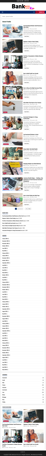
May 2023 (4, 280)
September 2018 (5, 355)
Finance (5, 112)
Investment (6, 128)
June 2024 (4, 267)
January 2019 (4, 345)
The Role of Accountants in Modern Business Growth (12, 62)
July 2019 (4, 333)
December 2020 (5, 316)
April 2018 (4, 367)
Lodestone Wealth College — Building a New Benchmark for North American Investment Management (12, 184)
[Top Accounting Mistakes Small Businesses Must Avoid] (12, 416)
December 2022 (5, 284)
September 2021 (5, 309)
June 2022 (4, 294)
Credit (5, 83)
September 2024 (5, 263)
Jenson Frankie (26, 28)
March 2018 (4, 369)
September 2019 (5, 330)
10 (26, 208)
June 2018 (4, 362)
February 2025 (5, 253)
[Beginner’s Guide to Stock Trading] (34, 416)
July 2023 (4, 277)
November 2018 (5, 350)
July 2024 (4, 265)
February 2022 (5, 301)
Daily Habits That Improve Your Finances (12, 107)
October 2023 (5, 275)
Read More (27, 36)
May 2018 (4, 364)
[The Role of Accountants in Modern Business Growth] (12, 436)
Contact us (41, 12)
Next (29, 208)
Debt (5, 205)
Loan (5, 173)
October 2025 (5, 246)
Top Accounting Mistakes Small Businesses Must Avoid (12, 31)
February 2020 (5, 323)
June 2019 (4, 335)
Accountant (6, 36)
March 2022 (4, 299)
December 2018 (5, 347)
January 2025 (5, 255)
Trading (5, 51)
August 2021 (4, 311)
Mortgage (4, 397)
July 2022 (4, 292)
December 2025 (5, 241)
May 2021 (4, 314)
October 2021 (5, 306)
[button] (2, 12)
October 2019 (5, 328)
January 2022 (5, 304)
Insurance (5, 97)
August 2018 (4, 357)
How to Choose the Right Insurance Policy (12, 92)
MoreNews (33, 454)
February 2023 (5, 282)
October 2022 (5, 289)
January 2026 (5, 238)
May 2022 (4, 297)
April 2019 (4, 338)
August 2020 (4, 318)
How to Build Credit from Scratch (12, 78)
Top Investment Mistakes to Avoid (12, 139)
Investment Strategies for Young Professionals (12, 123)
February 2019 (5, 343)
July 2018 (4, 360)
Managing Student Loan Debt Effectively (12, 168)
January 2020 (5, 326)
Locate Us (22, 452)
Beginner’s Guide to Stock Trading (12, 46)
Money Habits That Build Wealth (12, 153)
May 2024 (4, 270)
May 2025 (4, 250)
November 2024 (5, 258)
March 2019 (4, 340)
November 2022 (5, 287)
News (3, 399)
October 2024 (5, 260)
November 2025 (5, 243)
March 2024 (4, 272)
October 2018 (5, 352)
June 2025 (4, 248)
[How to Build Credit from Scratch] (34, 436)
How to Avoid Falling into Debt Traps (12, 200)
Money (5, 158)
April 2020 (4, 321)
